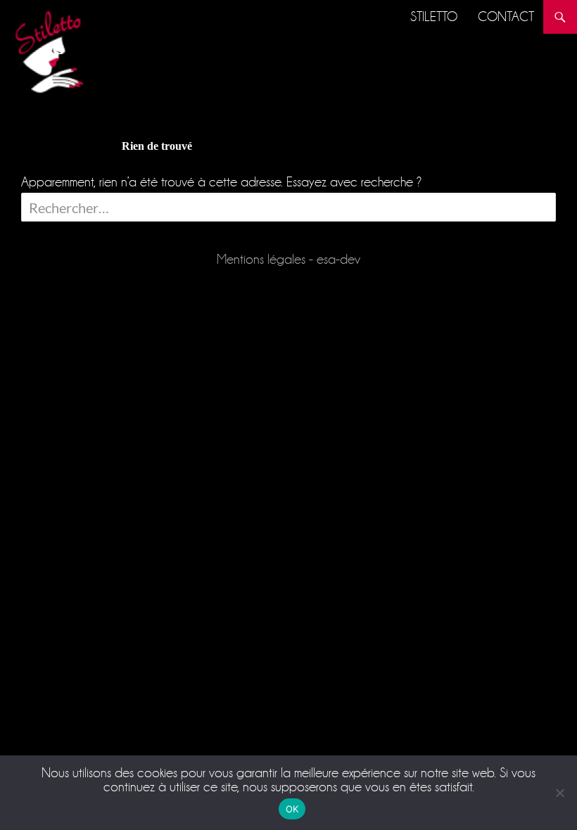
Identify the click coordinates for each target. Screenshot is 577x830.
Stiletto (433, 16)
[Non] (559, 793)
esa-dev (338, 259)
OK (292, 809)
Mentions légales (261, 259)
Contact (506, 16)
